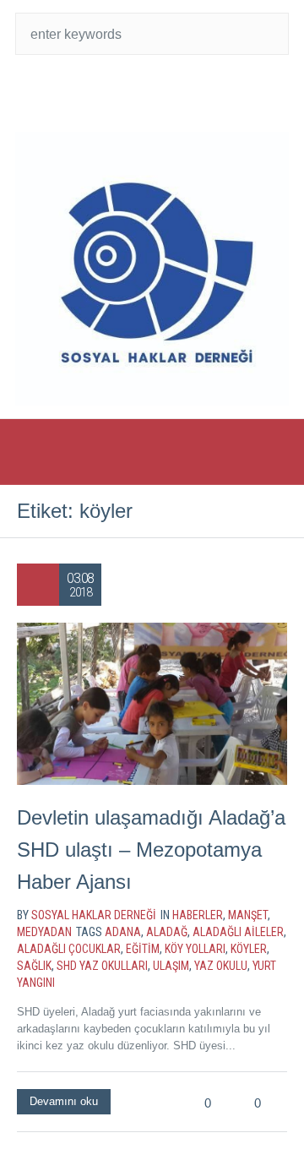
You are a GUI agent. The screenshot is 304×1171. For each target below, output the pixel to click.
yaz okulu (220, 965)
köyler (249, 949)
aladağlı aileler (238, 932)
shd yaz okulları (102, 965)
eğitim (143, 949)
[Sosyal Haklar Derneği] (152, 269)
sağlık (34, 965)
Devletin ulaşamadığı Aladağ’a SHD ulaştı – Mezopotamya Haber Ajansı (151, 849)
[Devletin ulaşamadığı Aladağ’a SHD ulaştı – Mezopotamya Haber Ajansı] (152, 704)
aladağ (166, 932)
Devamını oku (64, 1101)
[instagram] (185, 93)
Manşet (248, 915)
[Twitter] (118, 93)
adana (123, 932)
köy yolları (195, 949)
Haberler (197, 915)
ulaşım (171, 965)
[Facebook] (152, 93)
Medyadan (44, 932)
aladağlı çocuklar (69, 949)
